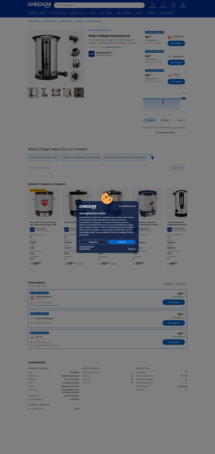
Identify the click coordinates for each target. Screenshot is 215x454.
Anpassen (93, 242)
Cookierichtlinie (84, 249)
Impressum (132, 249)
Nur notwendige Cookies (127, 206)
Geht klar (122, 242)
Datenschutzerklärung (86, 247)
